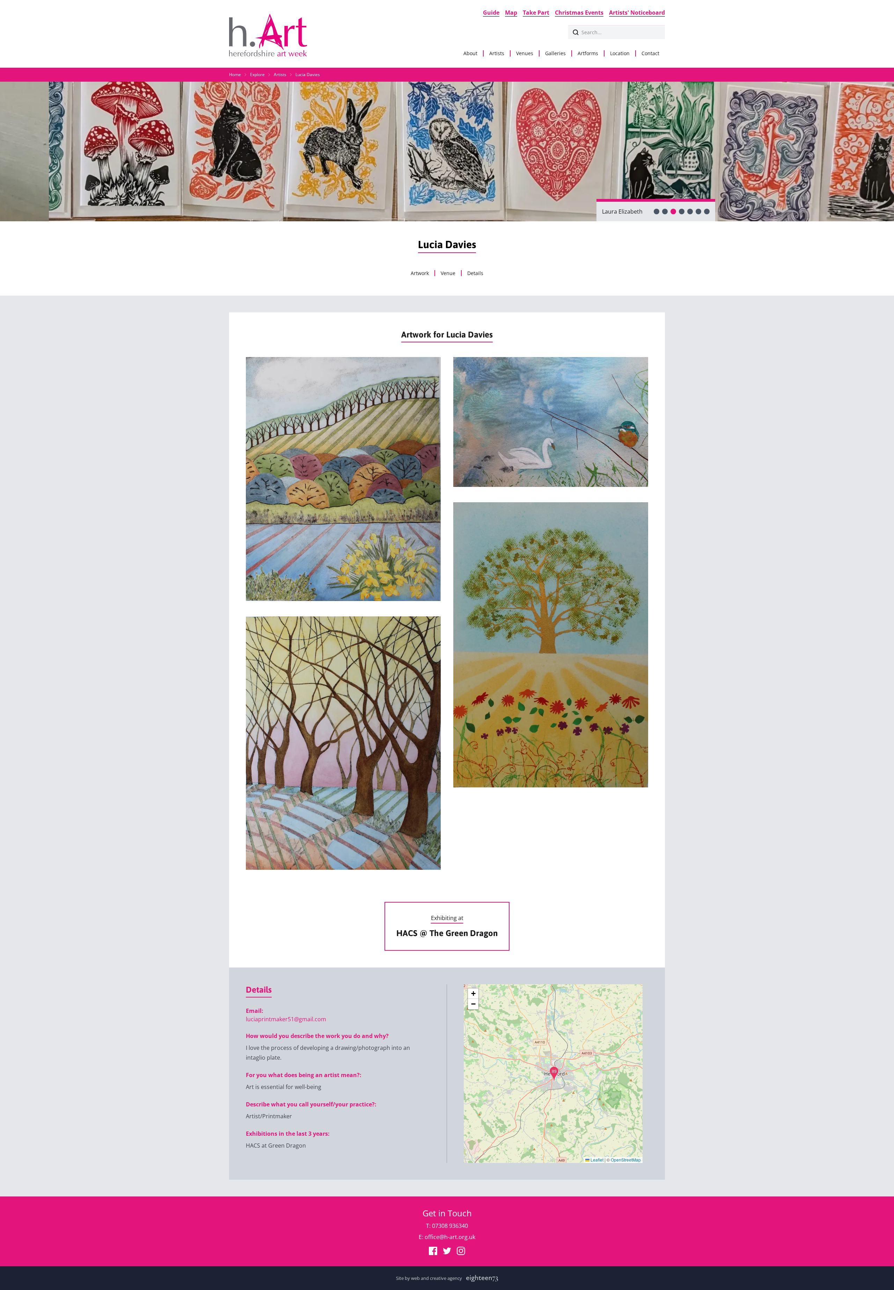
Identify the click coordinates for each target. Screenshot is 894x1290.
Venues (524, 53)
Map (511, 12)
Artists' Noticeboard (637, 12)
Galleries (555, 53)
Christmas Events (579, 12)
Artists (496, 53)
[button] (554, 1073)
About (470, 53)
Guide (491, 12)
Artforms (588, 53)
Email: (254, 1011)
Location (620, 53)
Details (475, 273)
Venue (448, 273)
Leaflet (596, 1160)
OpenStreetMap (626, 1160)
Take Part (536, 12)
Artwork (420, 273)
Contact (650, 53)
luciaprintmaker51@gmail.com (286, 1019)
